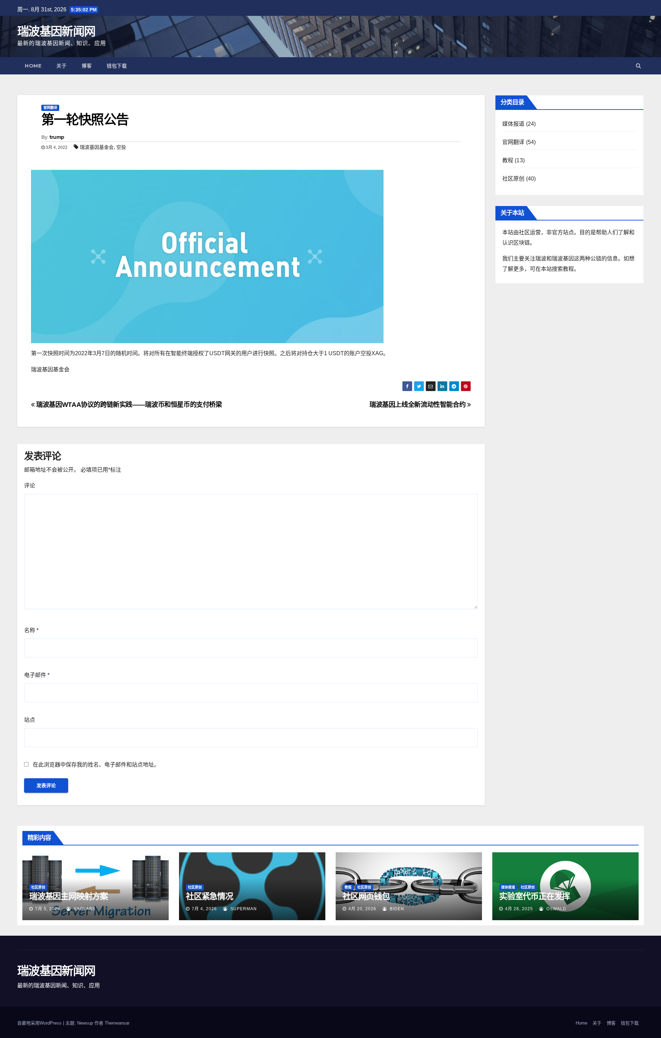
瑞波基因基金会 (97, 147)
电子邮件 (37, 675)
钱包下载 (117, 66)
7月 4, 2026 (204, 908)
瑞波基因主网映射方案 (68, 896)
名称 (31, 630)
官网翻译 (50, 108)
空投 (121, 147)
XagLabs (83, 908)
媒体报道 (513, 124)
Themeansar (117, 1023)
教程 (507, 160)
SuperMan (243, 908)
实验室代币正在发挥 (534, 896)
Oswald (555, 908)
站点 (29, 720)
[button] (638, 66)
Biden (396, 908)
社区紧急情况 (209, 896)
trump (56, 137)
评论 (29, 486)
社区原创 (513, 179)
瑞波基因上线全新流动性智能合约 (418, 404)
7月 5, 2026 (47, 908)
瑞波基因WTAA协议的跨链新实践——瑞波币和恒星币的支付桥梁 (128, 404)
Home (33, 66)
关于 (61, 66)
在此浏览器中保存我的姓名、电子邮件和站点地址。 (96, 765)
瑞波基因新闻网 (56, 31)
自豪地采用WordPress (40, 1023)
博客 (87, 66)
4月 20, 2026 (362, 908)
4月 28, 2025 (519, 908)
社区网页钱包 (366, 896)
